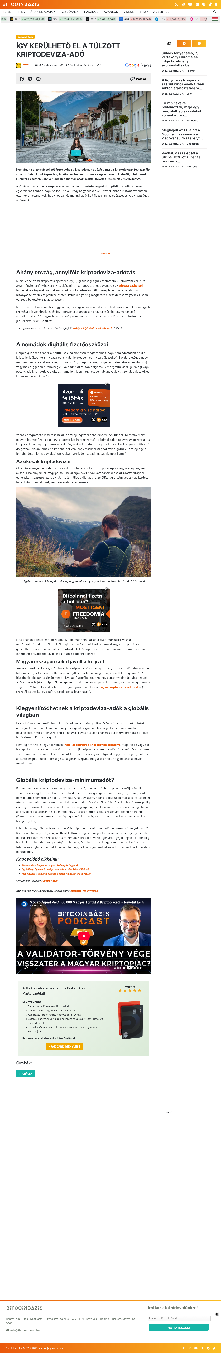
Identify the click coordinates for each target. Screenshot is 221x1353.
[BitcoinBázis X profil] (176, 4)
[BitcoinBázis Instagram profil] (183, 4)
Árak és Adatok (42, 11)
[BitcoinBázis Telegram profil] (203, 4)
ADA (122, 19)
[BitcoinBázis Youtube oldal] (190, 4)
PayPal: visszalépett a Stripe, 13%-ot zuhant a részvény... (181, 157)
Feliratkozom (178, 1327)
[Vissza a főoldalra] (21, 3)
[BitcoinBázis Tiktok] (210, 4)
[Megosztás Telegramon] (30, 79)
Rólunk (104, 1318)
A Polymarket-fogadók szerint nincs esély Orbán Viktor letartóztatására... (183, 84)
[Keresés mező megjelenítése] (215, 12)
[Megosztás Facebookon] (22, 79)
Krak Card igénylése (64, 1047)
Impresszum (13, 1318)
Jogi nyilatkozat (33, 1318)
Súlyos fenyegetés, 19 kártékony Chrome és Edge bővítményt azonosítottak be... (180, 59)
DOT (192, 19)
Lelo (189, 93)
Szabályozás (25, 37)
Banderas (192, 120)
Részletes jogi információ (84, 890)
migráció (25, 1073)
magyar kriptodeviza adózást (118, 687)
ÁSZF (75, 1318)
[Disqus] (110, 1158)
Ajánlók (111, 11)
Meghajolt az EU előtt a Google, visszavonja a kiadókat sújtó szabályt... (182, 134)
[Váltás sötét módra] (216, 4)
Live (8, 11)
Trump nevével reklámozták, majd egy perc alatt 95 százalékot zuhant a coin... (181, 109)
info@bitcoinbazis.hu (25, 1330)
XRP (87, 19)
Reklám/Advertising (123, 1318)
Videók (128, 11)
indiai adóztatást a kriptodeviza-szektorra (92, 745)
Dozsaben (193, 143)
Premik (191, 70)
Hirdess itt (105, 253)
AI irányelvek (89, 1318)
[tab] (169, 43)
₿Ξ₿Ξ (26, 65)
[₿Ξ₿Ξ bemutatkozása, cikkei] (18, 65)
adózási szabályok (131, 286)
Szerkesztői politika (57, 1318)
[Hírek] (138, 65)
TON (157, 19)
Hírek (21, 11)
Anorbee (192, 166)
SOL (52, 19)
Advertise (161, 11)
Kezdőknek (70, 11)
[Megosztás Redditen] (38, 79)
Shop (144, 11)
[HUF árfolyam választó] (215, 19)
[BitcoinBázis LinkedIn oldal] (197, 4)
